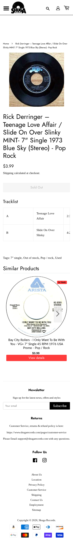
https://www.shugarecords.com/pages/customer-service (37, 432)
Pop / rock (47, 257)
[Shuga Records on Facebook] (35, 461)
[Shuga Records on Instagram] (44, 461)
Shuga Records (47, 520)
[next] (60, 314)
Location (37, 479)
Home (6, 43)
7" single (16, 257)
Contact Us (36, 500)
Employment (36, 504)
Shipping (8, 173)
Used (58, 257)
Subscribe (60, 405)
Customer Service (36, 489)
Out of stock (31, 257)
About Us (36, 474)
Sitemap (36, 510)
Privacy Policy (37, 484)
